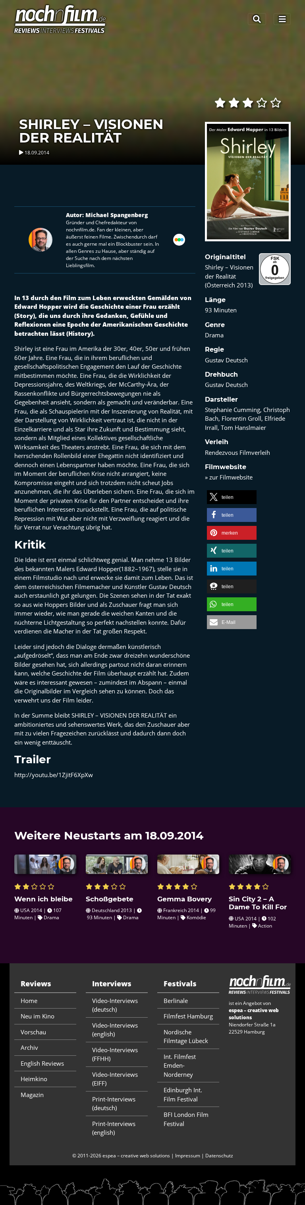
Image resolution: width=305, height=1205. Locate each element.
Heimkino (34, 1079)
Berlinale (176, 1001)
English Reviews (42, 1063)
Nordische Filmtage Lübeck (186, 1036)
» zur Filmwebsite (229, 477)
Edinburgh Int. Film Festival (183, 1094)
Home (29, 1001)
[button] (232, 497)
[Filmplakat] (248, 187)
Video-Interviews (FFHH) (115, 1054)
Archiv (29, 1047)
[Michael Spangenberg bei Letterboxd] (179, 239)
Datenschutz (219, 1155)
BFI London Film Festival (186, 1119)
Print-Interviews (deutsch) (113, 1103)
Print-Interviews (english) (113, 1128)
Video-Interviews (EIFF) (115, 1079)
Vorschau (33, 1032)
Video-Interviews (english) (115, 1029)
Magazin (32, 1095)
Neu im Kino (37, 1016)
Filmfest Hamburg (188, 1016)
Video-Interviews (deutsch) (115, 1005)
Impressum (187, 1155)
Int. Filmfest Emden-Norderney (180, 1065)
